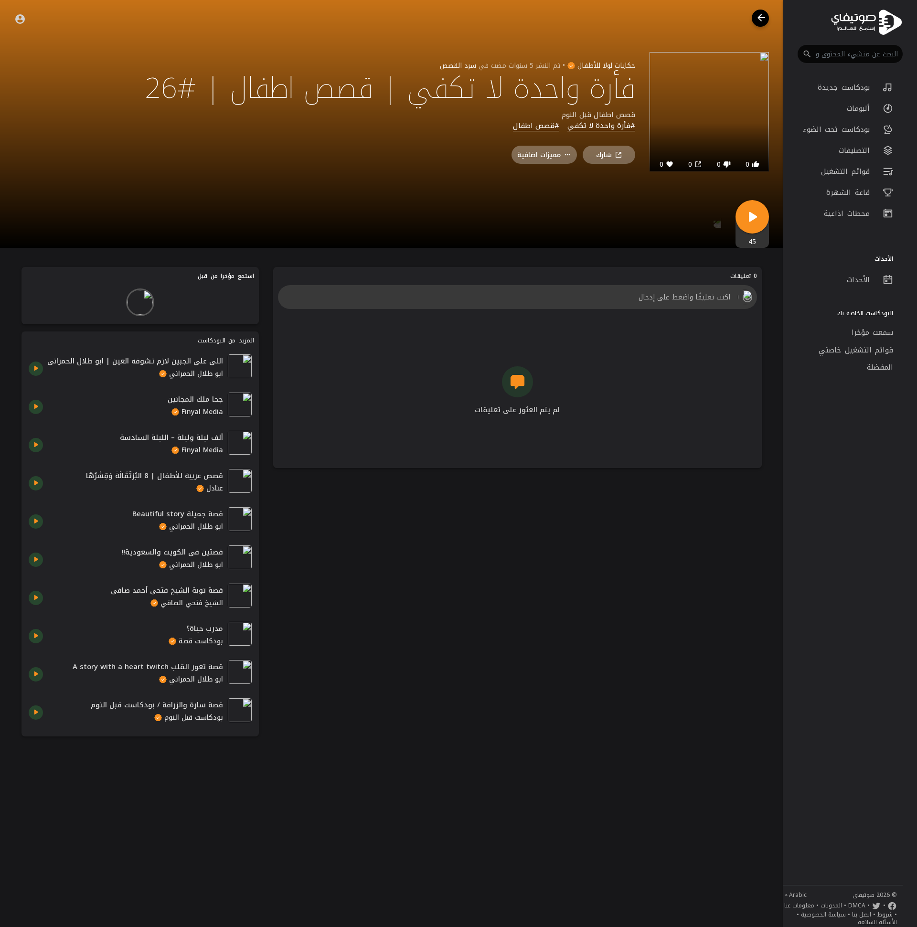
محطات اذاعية (848, 213)
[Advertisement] (140, 810)
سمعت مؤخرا (873, 332)
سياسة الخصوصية (823, 914)
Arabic (798, 895)
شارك (604, 155)
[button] (850, 54)
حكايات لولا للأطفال (605, 65)
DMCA (856, 905)
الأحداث (860, 280)
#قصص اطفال (536, 126)
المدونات (831, 905)
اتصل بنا (861, 914)
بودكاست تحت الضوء (838, 129)
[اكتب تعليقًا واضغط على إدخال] (517, 297)
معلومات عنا (799, 905)
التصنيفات (856, 150)
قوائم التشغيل (847, 171)
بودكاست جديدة (845, 87)
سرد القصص (458, 65)
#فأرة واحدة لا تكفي (601, 126)
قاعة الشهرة (849, 192)
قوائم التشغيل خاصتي (856, 350)
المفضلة (880, 367)
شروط (885, 914)
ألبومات (860, 108)
